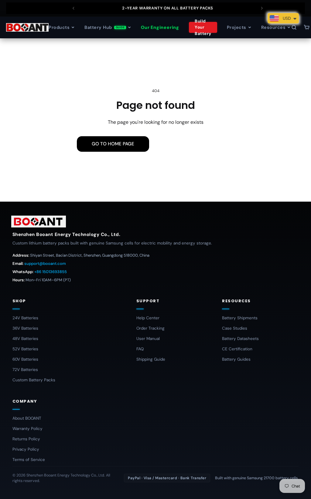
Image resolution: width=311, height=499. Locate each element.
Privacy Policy (25, 449)
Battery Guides (236, 359)
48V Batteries (25, 338)
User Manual (148, 338)
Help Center (147, 318)
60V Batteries (25, 359)
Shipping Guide (150, 359)
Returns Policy (26, 439)
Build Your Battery (203, 27)
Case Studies (234, 328)
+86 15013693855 (50, 271)
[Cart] (306, 27)
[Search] (294, 27)
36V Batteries (25, 328)
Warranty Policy (27, 428)
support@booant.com (45, 263)
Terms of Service (28, 459)
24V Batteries (25, 318)
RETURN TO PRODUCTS (194, 144)
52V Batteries (25, 349)
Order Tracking (150, 328)
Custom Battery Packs (33, 380)
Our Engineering (160, 27)
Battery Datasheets (240, 338)
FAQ (140, 349)
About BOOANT (26, 418)
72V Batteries (25, 369)
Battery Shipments (240, 318)
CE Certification (237, 349)
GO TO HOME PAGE (113, 144)
